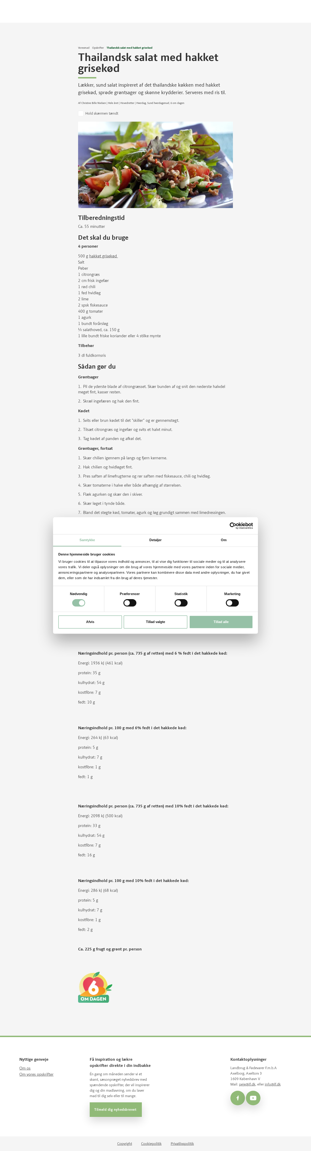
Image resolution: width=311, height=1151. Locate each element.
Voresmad (83, 47)
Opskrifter (98, 47)
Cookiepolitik (151, 1143)
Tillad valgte (155, 622)
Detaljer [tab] (155, 540)
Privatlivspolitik (182, 1143)
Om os (25, 1068)
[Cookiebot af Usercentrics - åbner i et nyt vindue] (233, 525)
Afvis (90, 622)
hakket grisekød (103, 256)
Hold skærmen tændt (101, 113)
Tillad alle (221, 622)
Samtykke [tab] (87, 540)
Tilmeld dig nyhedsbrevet (115, 1110)
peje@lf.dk (247, 1084)
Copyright (124, 1143)
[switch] (129, 603)
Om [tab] (224, 540)
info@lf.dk (273, 1084)
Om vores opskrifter (36, 1074)
